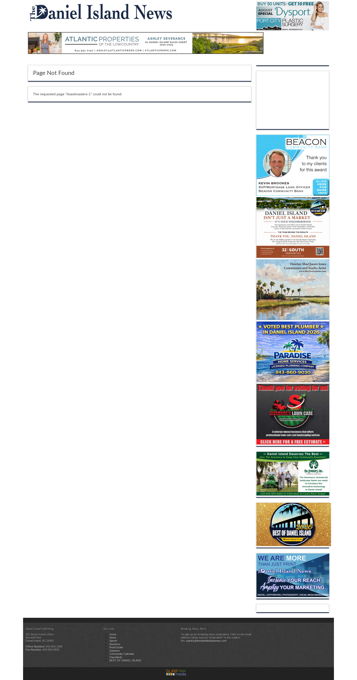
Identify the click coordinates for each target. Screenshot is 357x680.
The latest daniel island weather (292, 124)
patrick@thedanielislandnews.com (206, 640)
